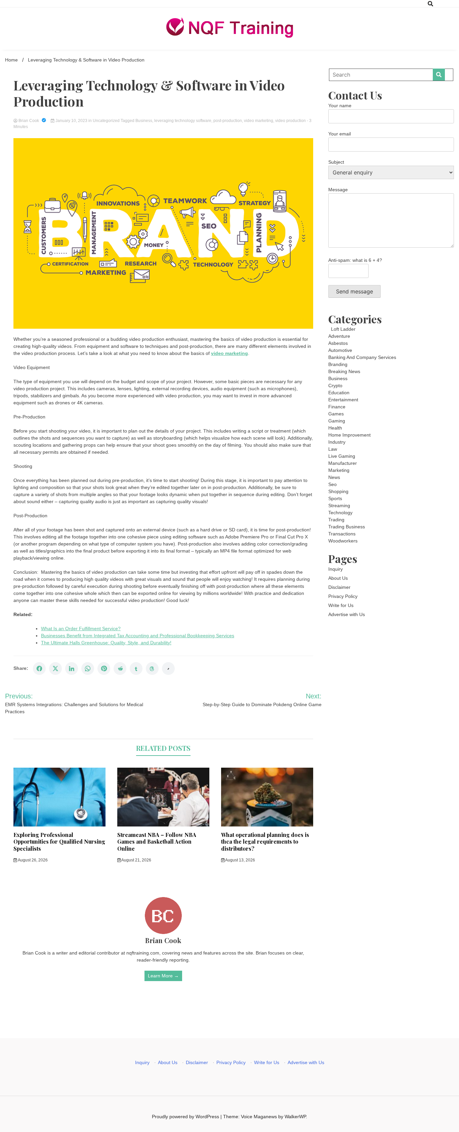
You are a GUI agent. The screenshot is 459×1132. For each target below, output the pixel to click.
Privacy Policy (343, 596)
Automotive (340, 350)
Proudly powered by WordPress (186, 1116)
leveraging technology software (182, 120)
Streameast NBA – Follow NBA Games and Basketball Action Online (156, 841)
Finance (336, 406)
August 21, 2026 (136, 860)
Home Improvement (349, 435)
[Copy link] (168, 668)
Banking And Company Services (362, 357)
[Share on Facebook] (39, 668)
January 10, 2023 (71, 120)
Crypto (335, 385)
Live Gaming (341, 456)
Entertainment (343, 399)
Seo (332, 484)
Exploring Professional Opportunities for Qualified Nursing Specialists (59, 841)
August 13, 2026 (239, 860)
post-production (227, 120)
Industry (336, 442)
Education (338, 392)
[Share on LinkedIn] (71, 668)
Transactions (342, 533)
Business (143, 120)
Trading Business (346, 526)
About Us (338, 578)
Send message (354, 291)
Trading (336, 519)
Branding (337, 364)
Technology (340, 512)
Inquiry (335, 569)
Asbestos (338, 343)
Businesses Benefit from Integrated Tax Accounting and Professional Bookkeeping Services (137, 635)
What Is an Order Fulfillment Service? (81, 628)
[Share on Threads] (152, 668)
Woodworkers (343, 540)
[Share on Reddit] (120, 668)
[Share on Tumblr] (136, 668)
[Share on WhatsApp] (87, 668)
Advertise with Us (346, 614)
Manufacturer (342, 463)
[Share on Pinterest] (103, 668)
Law (332, 449)
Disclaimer (339, 587)
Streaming (339, 505)
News (334, 477)
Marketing (338, 470)
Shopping (338, 491)
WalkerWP (295, 1116)
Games (336, 413)
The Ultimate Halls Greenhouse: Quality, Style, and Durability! (106, 642)
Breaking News (344, 371)
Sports (335, 498)
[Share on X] (55, 668)
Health (335, 428)
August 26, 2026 (32, 860)
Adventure (339, 336)
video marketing (258, 120)
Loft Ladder (342, 329)
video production (290, 120)
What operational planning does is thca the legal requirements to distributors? (265, 841)
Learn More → (163, 975)
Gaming (336, 420)
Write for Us (340, 605)
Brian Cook (28, 120)
